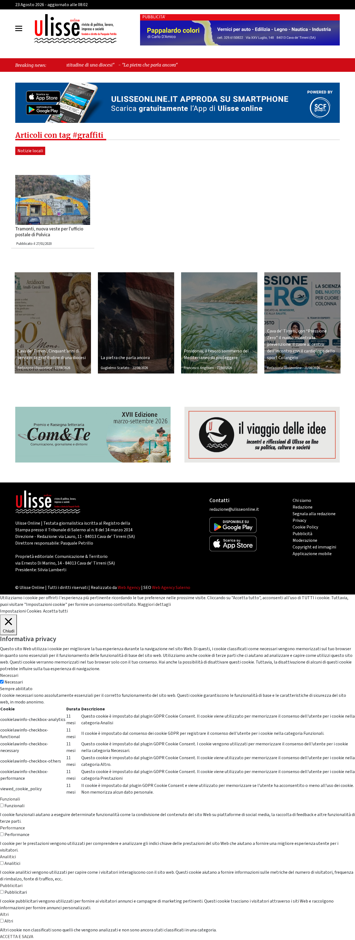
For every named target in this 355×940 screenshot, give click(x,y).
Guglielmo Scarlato (115, 367)
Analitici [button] (8, 857)
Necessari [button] (9, 675)
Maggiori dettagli (154, 604)
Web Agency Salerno (171, 588)
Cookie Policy (305, 527)
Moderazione (305, 540)
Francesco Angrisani (199, 367)
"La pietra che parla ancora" (103, 65)
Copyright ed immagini (314, 547)
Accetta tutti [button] (55, 611)
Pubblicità (302, 534)
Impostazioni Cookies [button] (21, 611)
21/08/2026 (312, 367)
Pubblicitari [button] (11, 886)
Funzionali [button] (10, 799)
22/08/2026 (62, 367)
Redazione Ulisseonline (34, 367)
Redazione (303, 507)
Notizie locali (30, 151)
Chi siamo (302, 500)
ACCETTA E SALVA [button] (16, 937)
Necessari (13, 682)
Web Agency (129, 588)
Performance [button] (12, 828)
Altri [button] (4, 914)
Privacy (299, 520)
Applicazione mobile (312, 554)
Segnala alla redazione (314, 514)
